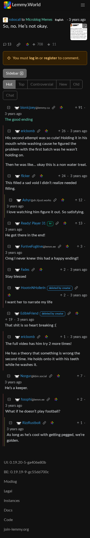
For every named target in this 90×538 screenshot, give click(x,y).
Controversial (41, 84)
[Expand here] (78, 31)
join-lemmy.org (16, 529)
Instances (12, 501)
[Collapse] (8, 108)
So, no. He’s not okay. (25, 26)
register (50, 58)
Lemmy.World (26, 4)
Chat (10, 95)
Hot (9, 84)
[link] (18, 44)
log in (33, 58)
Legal (8, 491)
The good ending (19, 119)
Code (8, 520)
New (63, 84)
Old (76, 84)
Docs (8, 510)
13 (9, 44)
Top (21, 84)
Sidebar (12, 73)
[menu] (82, 4)
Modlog (10, 482)
